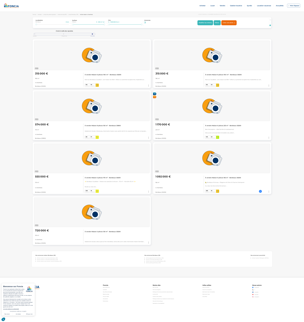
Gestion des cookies (157, 296)
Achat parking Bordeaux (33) (153, 262)
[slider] (36, 24)
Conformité (155, 294)
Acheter (203, 5)
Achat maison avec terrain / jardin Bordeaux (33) (49, 261)
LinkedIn (256, 292)
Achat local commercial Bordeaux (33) (155, 261)
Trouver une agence (207, 289)
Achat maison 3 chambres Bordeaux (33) (47, 258)
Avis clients (105, 298)
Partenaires (105, 301)
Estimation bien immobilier (209, 291)
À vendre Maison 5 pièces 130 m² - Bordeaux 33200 (103, 231)
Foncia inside (106, 296)
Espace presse (106, 294)
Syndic (249, 5)
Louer (212, 5)
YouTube (256, 294)
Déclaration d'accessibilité (158, 303)
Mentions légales (156, 289)
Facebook (256, 287)
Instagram (256, 296)
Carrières (105, 289)
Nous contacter (206, 287)
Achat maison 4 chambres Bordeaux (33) (47, 259)
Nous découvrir (106, 287)
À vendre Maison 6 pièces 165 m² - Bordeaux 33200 (223, 177)
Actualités (279, 5)
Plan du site (155, 287)
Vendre (222, 5)
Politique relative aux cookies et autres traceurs (163, 298)
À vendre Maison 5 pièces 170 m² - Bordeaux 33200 (103, 177)
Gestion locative (236, 5)
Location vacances (264, 5)
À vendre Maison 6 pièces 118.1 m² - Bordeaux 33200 (103, 74)
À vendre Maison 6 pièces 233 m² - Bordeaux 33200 (223, 125)
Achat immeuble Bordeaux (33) (154, 259)
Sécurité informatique (158, 301)
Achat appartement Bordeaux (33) (154, 258)
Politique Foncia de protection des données (163, 291)
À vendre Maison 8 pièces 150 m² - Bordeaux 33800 (103, 125)
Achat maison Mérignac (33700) (260, 258)
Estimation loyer (206, 294)
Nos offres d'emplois (107, 291)
